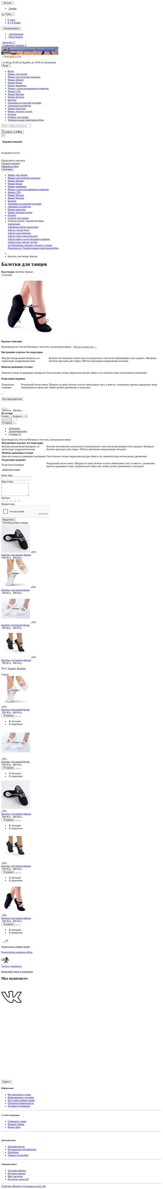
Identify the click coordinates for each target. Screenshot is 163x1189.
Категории (7, 169)
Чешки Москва (16, 94)
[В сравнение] (5, 408)
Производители (16, 1146)
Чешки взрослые (17, 108)
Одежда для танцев (18, 117)
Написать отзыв (10, 469)
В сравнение (15, 724)
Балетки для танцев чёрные (16, 555)
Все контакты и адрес (19, 1094)
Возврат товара (16, 1124)
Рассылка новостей (18, 1179)
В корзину (7, 423)
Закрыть (7, 1082)
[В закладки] (2, 408)
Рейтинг (5, 498)
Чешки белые (15, 82)
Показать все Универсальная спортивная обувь (33, 248)
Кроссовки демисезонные (23, 236)
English (12, 8)
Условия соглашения (19, 1106)
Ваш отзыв (7, 481)
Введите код (8, 504)
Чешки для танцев (17, 74)
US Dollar (14, 22)
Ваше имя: (7, 475)
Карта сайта (14, 1127)
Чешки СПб (14, 91)
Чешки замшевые (17, 85)
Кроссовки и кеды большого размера (29, 239)
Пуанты (12, 114)
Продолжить (8, 519)
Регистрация (15, 37)
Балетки (12, 100)
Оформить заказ (10, 166)
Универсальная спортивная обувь (26, 120)
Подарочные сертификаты (22, 1149)
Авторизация (15, 34)
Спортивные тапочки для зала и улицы (30, 245)
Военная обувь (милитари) (23, 227)
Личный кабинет (17, 1170)
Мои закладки (15, 1176)
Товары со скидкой (18, 1155)
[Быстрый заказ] (15, 423)
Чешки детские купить (20, 111)
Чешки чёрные (16, 79)
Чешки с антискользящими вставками (28, 88)
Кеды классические (19, 233)
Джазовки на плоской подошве (24, 102)
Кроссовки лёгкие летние (23, 242)
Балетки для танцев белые (15, 590)
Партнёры (13, 1152)
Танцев (12, 668)
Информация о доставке (21, 1097)
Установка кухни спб (34, 1186)
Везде (11, 71)
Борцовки (14, 224)
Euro (11, 19)
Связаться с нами (17, 1121)
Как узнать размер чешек (21, 1100)
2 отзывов (6, 274)
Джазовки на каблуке (19, 105)
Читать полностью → (85, 346)
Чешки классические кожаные (24, 77)
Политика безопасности (21, 1103)
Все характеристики (12, 399)
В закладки (14, 721)
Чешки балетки (16, 97)
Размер (5, 416)
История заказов (16, 1173)
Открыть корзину (10, 163)
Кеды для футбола (18, 230)
